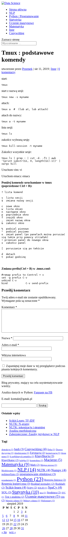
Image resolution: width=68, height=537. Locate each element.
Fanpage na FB (43, 392)
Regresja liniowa (55, 480)
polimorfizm (10, 474)
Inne (11, 29)
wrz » (12, 532)
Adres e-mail (10, 344)
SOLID (42, 488)
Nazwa (7, 338)
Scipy (32, 487)
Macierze (53, 460)
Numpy (58, 470)
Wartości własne (13, 501)
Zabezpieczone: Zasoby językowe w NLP (34, 434)
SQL (6, 492)
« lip (4, 532)
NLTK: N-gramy (19, 424)
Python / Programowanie (24, 16)
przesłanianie (9, 480)
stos (43, 493)
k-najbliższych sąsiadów (22, 456)
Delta (51, 450)
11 (26, 515)
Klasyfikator (10, 460)
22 (14, 524)
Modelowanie (9, 471)
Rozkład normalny (43, 484)
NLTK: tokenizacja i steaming (27, 427)
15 (14, 520)
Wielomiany (48, 501)
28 (11, 528)
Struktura (54, 492)
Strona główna (17, 9)
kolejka (24, 460)
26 (3, 528)
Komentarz (9, 307)
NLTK (43, 470)
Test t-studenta (14, 496)
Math (35, 465)
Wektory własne (31, 501)
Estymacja (37, 453)
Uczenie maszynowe (21, 23)
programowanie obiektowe (38, 474)
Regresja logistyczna (16, 483)
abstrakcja (7, 450)
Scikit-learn (15, 487)
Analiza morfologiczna (22, 430)
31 (22, 528)
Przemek (27, 68)
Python (30, 479)
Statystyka (15, 19)
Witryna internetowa (14, 355)
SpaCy (55, 487)
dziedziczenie (21, 453)
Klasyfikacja (44, 456)
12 (3, 520)
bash (19, 449)
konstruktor (36, 460)
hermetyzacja (53, 453)
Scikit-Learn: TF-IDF (22, 420)
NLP (12, 12)
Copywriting (16, 33)
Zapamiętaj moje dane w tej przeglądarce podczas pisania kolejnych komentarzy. (33, 367)
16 (18, 520)
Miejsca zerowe (48, 465)
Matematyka (16, 26)
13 (7, 520)
